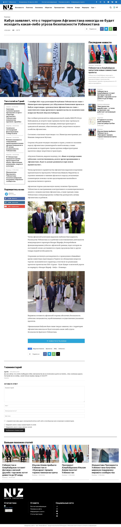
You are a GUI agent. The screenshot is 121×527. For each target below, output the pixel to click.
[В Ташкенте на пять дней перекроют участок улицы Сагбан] (92, 121)
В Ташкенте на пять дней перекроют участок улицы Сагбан (106, 121)
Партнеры (91, 65)
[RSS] (104, 2)
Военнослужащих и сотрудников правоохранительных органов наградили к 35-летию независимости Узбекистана (14, 145)
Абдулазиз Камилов (38, 348)
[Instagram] (100, 2)
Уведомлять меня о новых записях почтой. (19, 427)
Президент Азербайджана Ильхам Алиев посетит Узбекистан (74, 469)
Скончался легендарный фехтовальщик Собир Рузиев (12, 130)
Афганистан (49, 348)
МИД (55, 348)
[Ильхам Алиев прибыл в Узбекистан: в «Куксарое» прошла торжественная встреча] (92, 132)
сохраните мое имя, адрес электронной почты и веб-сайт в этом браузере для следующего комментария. (40, 421)
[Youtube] (116, 2)
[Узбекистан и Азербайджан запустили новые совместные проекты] (102, 54)
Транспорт (100, 117)
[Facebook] (97, 2)
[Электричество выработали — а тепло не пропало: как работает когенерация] (92, 107)
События (8, 106)
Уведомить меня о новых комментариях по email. (21, 424)
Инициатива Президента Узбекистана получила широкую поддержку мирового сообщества (14, 176)
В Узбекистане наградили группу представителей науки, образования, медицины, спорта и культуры (14, 161)
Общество (8, 125)
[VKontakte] (112, 2)
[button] (110, 7)
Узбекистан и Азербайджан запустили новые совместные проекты (102, 70)
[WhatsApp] (110, 29)
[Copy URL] (115, 29)
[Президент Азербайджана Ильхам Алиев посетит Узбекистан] (75, 454)
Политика (7, 17)
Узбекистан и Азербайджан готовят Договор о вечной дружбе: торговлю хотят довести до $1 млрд (107, 95)
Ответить (6, 378)
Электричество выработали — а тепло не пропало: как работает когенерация (106, 109)
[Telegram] (108, 2)
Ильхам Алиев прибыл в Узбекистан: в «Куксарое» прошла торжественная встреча (106, 134)
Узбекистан (62, 348)
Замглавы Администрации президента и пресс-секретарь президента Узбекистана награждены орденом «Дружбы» (14, 115)
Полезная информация (103, 104)
